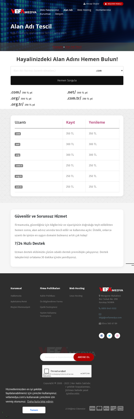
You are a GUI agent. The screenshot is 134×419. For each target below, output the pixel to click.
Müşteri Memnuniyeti (20, 307)
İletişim (59, 13)
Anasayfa (57, 46)
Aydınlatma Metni (19, 301)
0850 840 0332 (108, 308)
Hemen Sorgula (67, 80)
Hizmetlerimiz (103, 9)
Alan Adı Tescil (73, 46)
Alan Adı (68, 9)
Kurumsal (45, 13)
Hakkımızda (16, 296)
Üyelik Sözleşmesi (48, 307)
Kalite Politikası (47, 296)
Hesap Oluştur (92, 4)
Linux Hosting (76, 296)
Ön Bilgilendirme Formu (51, 301)
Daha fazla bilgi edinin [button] (40, 401)
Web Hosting (84, 9)
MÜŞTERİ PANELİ (114, 4)
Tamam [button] (34, 410)
